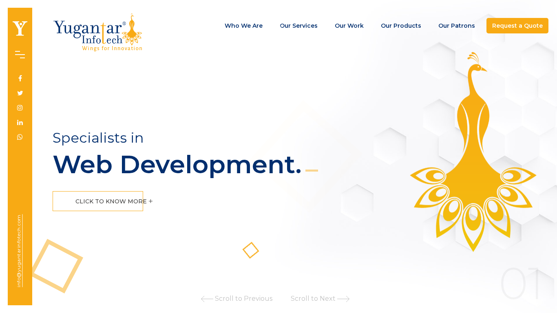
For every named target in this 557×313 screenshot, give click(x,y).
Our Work (349, 25)
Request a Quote (517, 25)
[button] (236, 300)
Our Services (299, 25)
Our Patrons (456, 25)
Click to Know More (111, 201)
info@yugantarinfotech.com (18, 250)
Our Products (401, 25)
